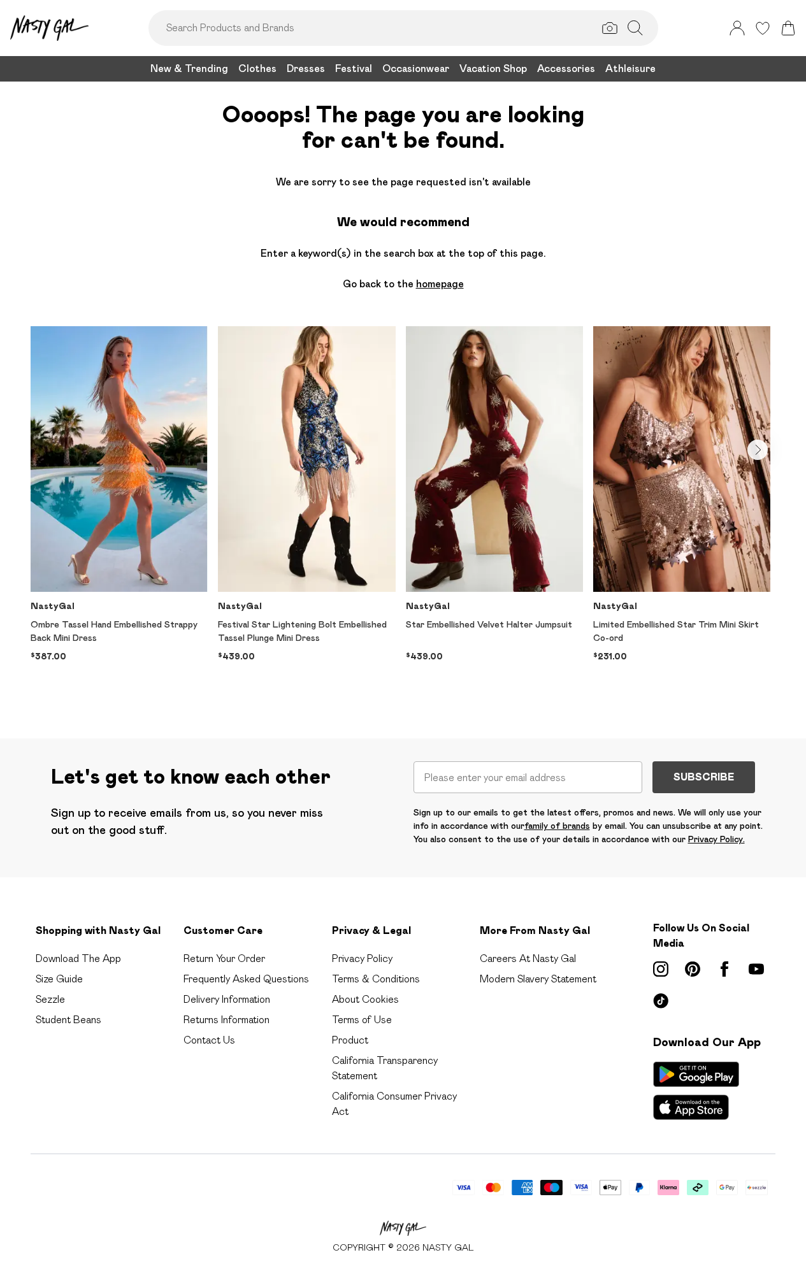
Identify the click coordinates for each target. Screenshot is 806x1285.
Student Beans (68, 1019)
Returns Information (227, 1019)
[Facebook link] (724, 969)
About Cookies (365, 999)
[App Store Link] (696, 1090)
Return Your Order (224, 958)
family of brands (557, 826)
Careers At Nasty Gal (528, 958)
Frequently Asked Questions (246, 978)
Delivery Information (227, 999)
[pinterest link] (692, 969)
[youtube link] (756, 969)
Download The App (78, 958)
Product (350, 1040)
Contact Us (209, 1040)
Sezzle (50, 999)
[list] (403, 512)
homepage (440, 283)
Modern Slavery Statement (538, 978)
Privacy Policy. (716, 839)
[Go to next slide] (757, 450)
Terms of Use (362, 1019)
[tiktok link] (660, 1001)
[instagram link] (660, 969)
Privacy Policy (362, 958)
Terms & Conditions (376, 978)
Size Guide (59, 978)
